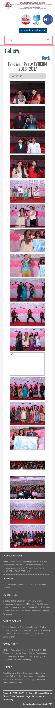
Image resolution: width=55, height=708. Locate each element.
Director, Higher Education (14, 601)
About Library (8, 673)
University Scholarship (21, 630)
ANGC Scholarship (42, 630)
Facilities (31, 568)
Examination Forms (28, 627)
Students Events (12, 634)
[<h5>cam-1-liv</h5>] (27, 92)
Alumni (41, 568)
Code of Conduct (10, 627)
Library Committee (25, 676)
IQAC (5, 650)
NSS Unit (35, 650)
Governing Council (30, 561)
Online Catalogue (24, 673)
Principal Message (10, 568)
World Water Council (19, 650)
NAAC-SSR (8, 571)
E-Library (30, 679)
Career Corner (9, 637)
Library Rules (9, 676)
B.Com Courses (9, 584)
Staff (23, 568)
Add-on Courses (26, 584)
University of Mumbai (25, 604)
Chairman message (33, 565)
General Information (11, 561)
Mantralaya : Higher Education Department (23, 611)
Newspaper (18, 679)
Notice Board (37, 634)
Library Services (42, 673)
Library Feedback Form (12, 683)
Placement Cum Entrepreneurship (17, 660)
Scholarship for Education (39, 607)
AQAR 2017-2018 (22, 571)
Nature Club (21, 653)
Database (41, 679)
